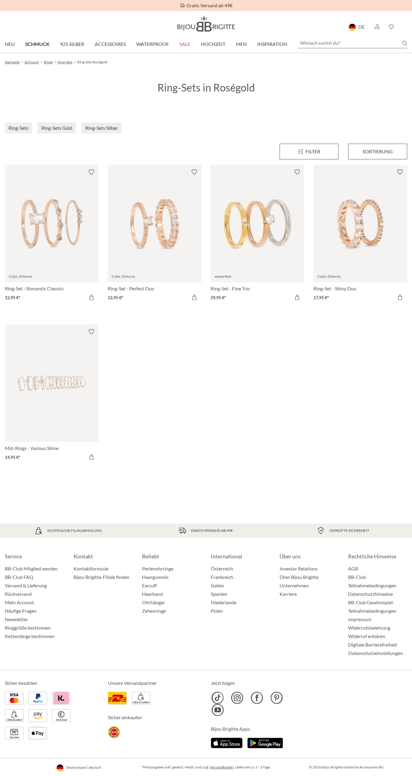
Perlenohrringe (157, 568)
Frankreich (222, 577)
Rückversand (18, 594)
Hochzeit (213, 44)
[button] (376, 27)
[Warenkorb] (405, 27)
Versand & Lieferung (26, 585)
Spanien (219, 594)
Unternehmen (294, 585)
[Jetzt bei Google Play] (265, 742)
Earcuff (149, 585)
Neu (10, 44)
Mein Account (19, 602)
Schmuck (37, 44)
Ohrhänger (153, 602)
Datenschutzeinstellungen (375, 653)
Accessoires (110, 44)
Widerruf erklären (366, 636)
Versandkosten (221, 767)
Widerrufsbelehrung (369, 628)
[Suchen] (405, 43)
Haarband (152, 594)
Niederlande (223, 602)
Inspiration (272, 44)
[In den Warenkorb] (91, 297)
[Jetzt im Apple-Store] (226, 742)
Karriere (288, 594)
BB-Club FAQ (19, 577)
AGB (353, 568)
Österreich (222, 568)
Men (241, 44)
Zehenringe (154, 611)
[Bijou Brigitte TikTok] (217, 698)
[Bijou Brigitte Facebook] (257, 698)
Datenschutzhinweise (370, 594)
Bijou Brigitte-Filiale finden (101, 577)
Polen (217, 611)
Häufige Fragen (20, 611)
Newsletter (16, 619)
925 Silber (72, 44)
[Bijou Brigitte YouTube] (217, 710)
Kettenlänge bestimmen (30, 636)
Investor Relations (299, 568)
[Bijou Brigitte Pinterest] (276, 698)
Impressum (359, 619)
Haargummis (155, 577)
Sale (184, 44)
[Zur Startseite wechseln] (206, 23)
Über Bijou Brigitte (299, 577)
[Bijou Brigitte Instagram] (237, 698)
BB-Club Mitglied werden (31, 568)
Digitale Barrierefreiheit (372, 644)
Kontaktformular (91, 568)
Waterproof (152, 44)
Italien (217, 585)
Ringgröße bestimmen (28, 628)
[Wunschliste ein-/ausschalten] (91, 172)
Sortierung (378, 151)
